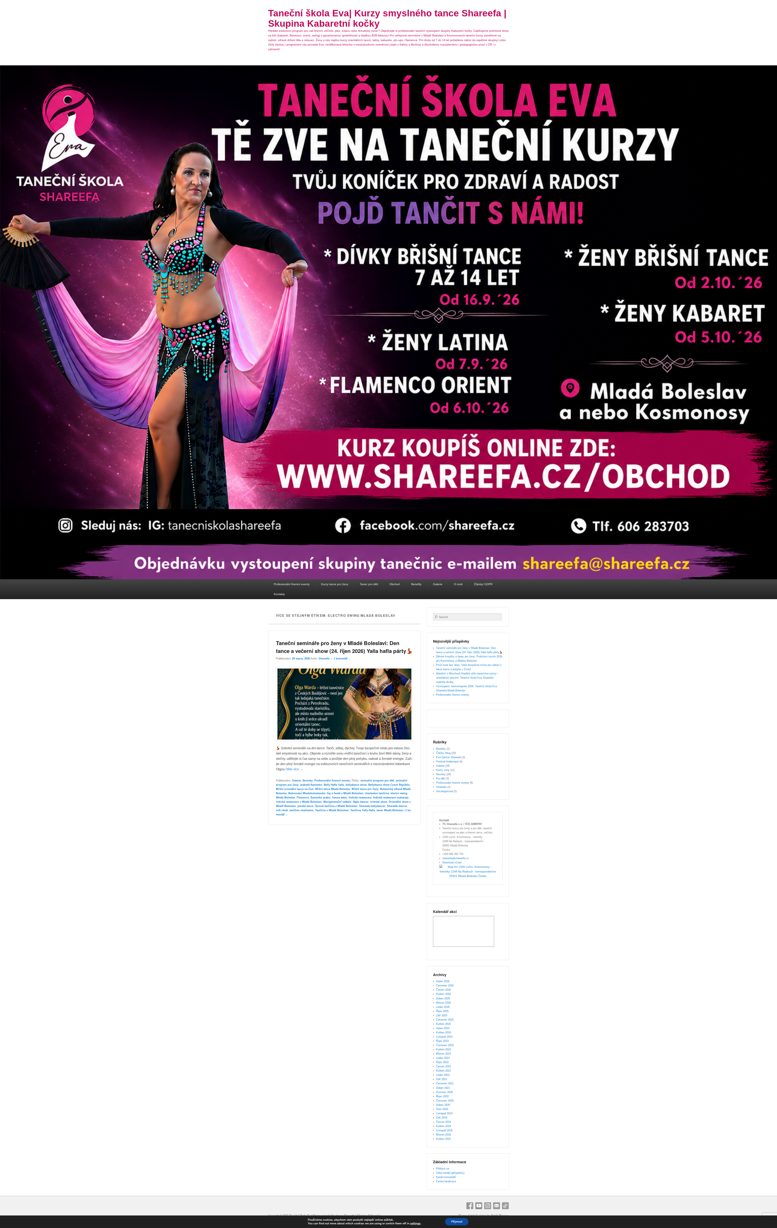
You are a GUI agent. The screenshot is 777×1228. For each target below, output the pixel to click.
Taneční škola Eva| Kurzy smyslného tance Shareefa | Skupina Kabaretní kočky (387, 18)
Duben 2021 (443, 1087)
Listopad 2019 (444, 1113)
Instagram (487, 1205)
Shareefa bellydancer (372, 806)
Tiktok (505, 1205)
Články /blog (443, 753)
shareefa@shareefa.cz (455, 858)
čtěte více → (294, 769)
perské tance (305, 806)
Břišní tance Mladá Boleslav (332, 789)
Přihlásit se (442, 1168)
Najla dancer (360, 801)
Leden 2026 (443, 1006)
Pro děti (440, 778)
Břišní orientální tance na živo (295, 789)
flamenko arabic (321, 797)
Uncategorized (444, 791)
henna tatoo (339, 797)
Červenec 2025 (445, 1019)
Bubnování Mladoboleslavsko (306, 793)
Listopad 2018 (444, 1130)
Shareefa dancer (397, 806)
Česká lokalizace (446, 1181)
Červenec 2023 (445, 1045)
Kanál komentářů (446, 1177)
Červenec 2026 (445, 985)
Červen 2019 (443, 1121)
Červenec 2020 (445, 1100)
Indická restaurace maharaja (390, 797)
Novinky (308, 780)
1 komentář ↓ (342, 658)
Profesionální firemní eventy (292, 584)
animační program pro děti (377, 780)
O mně (458, 584)
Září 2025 (441, 1015)
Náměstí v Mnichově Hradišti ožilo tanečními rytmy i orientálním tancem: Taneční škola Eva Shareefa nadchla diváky (467, 678)
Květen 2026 (443, 994)
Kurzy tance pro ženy (334, 584)
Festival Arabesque (447, 761)
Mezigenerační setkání (337, 801)
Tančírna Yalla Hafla (362, 810)
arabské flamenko (311, 784)
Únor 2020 (442, 1109)
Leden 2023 (443, 1057)
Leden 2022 (443, 1074)
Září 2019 (441, 1117)
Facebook (469, 1205)
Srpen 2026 (442, 981)
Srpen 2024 (442, 1028)
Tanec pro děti (369, 584)
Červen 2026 (443, 989)
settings (415, 1223)
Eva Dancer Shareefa (448, 757)
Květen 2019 (443, 1126)
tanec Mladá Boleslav (390, 810)
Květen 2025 (443, 1023)
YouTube (478, 1205)
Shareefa (323, 658)
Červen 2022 (443, 1066)
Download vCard (451, 862)
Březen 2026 (443, 1002)
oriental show (378, 801)
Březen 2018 (443, 1134)
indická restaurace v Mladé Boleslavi (299, 801)
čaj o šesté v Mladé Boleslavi (345, 793)
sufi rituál (282, 810)
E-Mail (496, 1205)
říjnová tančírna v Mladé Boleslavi (336, 806)
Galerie (437, 584)
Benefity (416, 584)
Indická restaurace (360, 797)
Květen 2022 (443, 1070)
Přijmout (456, 1222)
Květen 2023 (443, 1049)
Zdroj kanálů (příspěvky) (450, 1172)
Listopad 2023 (444, 1036)
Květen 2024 (443, 1032)
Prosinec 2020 (444, 1092)
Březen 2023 (443, 1053)
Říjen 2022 (442, 1062)
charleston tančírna (377, 793)
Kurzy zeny (442, 770)
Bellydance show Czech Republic (389, 784)
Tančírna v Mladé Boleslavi (332, 810)
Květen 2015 (443, 1138)
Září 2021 (441, 1079)
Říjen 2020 (442, 1096)
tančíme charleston (301, 810)
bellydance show (356, 784)
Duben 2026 (443, 998)
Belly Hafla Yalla (334, 784)
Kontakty (279, 594)
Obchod (395, 584)
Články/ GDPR (483, 584)
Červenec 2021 (445, 1083)
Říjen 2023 (442, 1040)
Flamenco (303, 797)
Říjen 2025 (442, 1011)
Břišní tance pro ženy (365, 789)
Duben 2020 (443, 1104)
